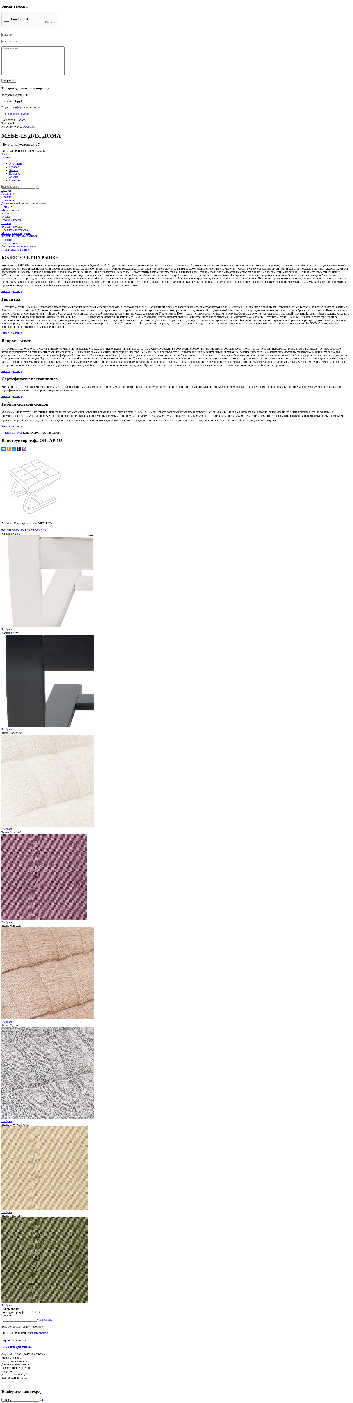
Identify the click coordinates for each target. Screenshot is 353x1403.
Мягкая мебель (10, 210)
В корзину (45, 1319)
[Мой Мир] (14, 449)
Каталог (17, 432)
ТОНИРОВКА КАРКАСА (18, 530)
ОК (42, 1399)
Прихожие (8, 200)
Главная (6, 432)
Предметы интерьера (14, 229)
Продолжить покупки (15, 113)
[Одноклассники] (9, 449)
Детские (6, 206)
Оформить (29, 126)
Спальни (7, 196)
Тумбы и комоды (12, 226)
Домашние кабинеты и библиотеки (23, 203)
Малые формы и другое (16, 233)
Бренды (6, 190)
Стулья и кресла (11, 219)
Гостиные (7, 193)
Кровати (6, 213)
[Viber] (24, 449)
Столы (5, 216)
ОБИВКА (41, 530)
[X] (19, 449)
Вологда (21, 119)
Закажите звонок (37, 1332)
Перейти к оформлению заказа (20, 107)
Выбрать (6, 629)
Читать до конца (11, 291)
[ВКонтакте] (3, 449)
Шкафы (6, 223)
